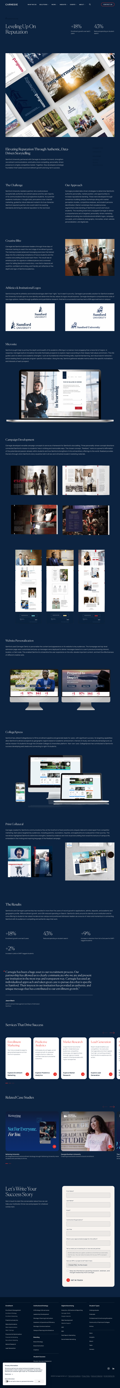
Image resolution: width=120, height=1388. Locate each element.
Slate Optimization (11, 1324)
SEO (62, 1331)
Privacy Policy (86, 1376)
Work (91, 1333)
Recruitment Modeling (12, 1340)
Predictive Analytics (12, 1320)
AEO (62, 1327)
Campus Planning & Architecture (43, 1330)
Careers (91, 1349)
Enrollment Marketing (11, 1316)
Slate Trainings (10, 1330)
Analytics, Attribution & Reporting (72, 1310)
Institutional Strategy (40, 1306)
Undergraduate (97, 151)
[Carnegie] (12, 4)
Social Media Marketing (68, 1339)
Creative (36, 1350)
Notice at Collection (96, 1376)
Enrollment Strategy (11, 1313)
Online (91, 1326)
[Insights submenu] (67, 5)
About (91, 1341)
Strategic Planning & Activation (43, 1318)
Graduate (92, 1314)
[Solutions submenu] (49, 5)
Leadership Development (41, 1314)
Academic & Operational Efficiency (44, 1322)
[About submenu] (85, 5)
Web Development (67, 1320)
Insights (92, 1337)
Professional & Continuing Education (100, 1318)
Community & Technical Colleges (99, 1322)
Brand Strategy (38, 1342)
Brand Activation (38, 1346)
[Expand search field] (90, 4)
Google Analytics (66, 1316)
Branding (95, 162)
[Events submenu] (76, 5)
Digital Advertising (98, 165)
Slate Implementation (11, 1327)
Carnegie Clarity (65, 1313)
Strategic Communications (41, 1326)
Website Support (66, 1323)
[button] (6, 1083)
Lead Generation (11, 1348)
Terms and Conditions (74, 1376)
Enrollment (96, 159)
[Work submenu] (57, 5)
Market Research (11, 1344)
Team (91, 1345)
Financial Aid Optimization (14, 1334)
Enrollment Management (13, 1310)
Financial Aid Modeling (12, 1337)
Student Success (39, 1357)
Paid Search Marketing (68, 1335)
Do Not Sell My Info (109, 1376)
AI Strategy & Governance (41, 1310)
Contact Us (107, 4)
